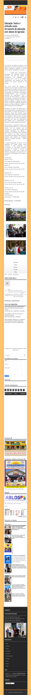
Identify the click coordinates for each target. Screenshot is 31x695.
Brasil (6, 643)
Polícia (7, 661)
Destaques (15, 274)
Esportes (7, 658)
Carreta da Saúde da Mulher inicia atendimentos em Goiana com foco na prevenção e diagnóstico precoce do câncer (19, 586)
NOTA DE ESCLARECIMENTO (18, 555)
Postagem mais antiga (21, 348)
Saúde (6, 666)
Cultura (10, 274)
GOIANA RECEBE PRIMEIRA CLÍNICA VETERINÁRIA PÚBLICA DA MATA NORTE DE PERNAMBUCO (19, 528)
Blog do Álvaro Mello (19, 692)
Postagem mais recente (10, 348)
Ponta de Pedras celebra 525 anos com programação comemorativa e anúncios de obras (18, 537)
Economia (7, 653)
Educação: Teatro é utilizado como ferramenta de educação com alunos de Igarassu (15, 27)
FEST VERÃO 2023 (12, 549)
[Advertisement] (14, 405)
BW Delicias (7, 573)
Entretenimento (8, 656)
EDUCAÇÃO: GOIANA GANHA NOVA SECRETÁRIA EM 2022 (19, 576)
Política (7, 663)
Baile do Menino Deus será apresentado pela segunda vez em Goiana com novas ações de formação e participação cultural (19, 566)
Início (6, 506)
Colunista (7, 646)
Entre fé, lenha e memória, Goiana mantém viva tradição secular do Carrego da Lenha (18, 595)
